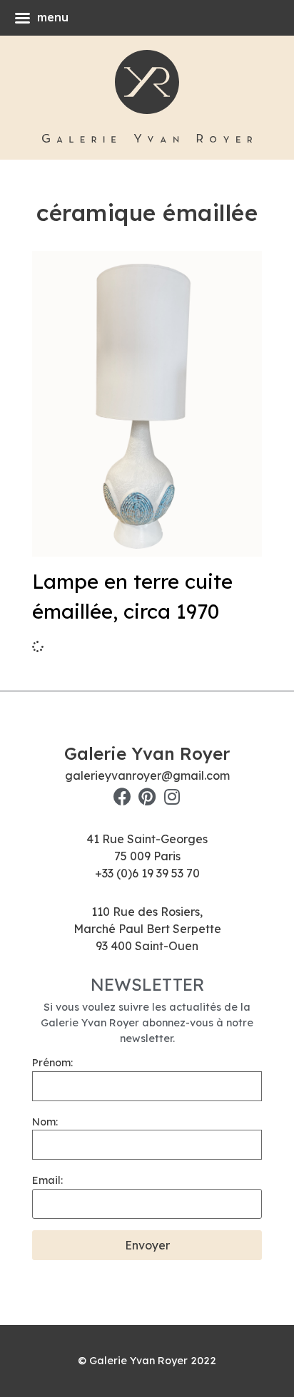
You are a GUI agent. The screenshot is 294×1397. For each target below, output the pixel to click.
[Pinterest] (147, 796)
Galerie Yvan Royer (147, 753)
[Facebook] (122, 796)
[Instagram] (172, 796)
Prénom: (52, 1062)
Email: (47, 1180)
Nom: (45, 1121)
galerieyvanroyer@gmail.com (147, 775)
